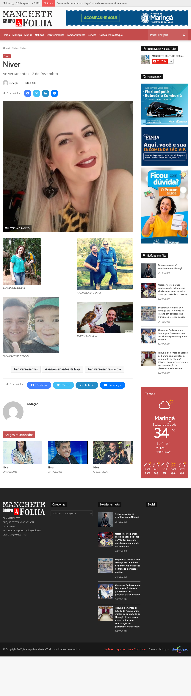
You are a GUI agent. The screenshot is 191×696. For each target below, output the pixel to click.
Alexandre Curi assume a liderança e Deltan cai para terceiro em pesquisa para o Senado (172, 334)
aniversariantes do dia (105, 369)
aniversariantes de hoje (63, 369)
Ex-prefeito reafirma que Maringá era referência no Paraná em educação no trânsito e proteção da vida (171, 312)
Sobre (108, 649)
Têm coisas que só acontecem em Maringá (170, 266)
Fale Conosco (137, 649)
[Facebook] (27, 93)
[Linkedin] (45, 93)
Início (7, 35)
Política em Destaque (111, 35)
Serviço (92, 35)
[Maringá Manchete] (27, 18)
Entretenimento (55, 35)
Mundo (28, 35)
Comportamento (76, 35)
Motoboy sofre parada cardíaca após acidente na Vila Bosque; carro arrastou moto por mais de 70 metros (172, 289)
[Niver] (22, 452)
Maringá (17, 35)
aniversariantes (27, 369)
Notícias (39, 35)
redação (14, 83)
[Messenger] (54, 93)
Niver (16, 48)
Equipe (120, 649)
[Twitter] (36, 93)
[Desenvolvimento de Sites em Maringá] (179, 649)
